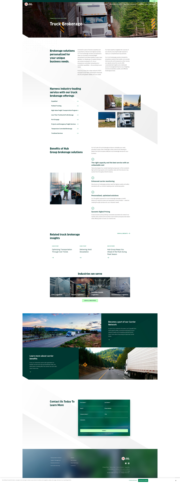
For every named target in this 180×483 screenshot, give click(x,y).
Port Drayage (55, 119)
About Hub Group (150, 4)
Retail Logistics (77, 294)
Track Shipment (139, 1)
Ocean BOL (127, 467)
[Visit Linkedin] (129, 463)
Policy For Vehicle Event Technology (122, 471)
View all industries (90, 300)
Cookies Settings (133, 480)
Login (154, 1)
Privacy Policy (100, 433)
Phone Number (108, 408)
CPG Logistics (56, 294)
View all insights (122, 233)
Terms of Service (108, 433)
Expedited (54, 101)
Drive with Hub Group (130, 4)
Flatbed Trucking (56, 106)
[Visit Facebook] (126, 463)
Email (82, 408)
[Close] (175, 480)
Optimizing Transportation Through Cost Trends (62, 250)
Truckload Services (57, 133)
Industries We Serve (116, 4)
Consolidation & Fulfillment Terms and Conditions (119, 469)
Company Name (84, 414)
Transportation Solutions (84, 4)
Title (106, 414)
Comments (82, 420)
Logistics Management (100, 4)
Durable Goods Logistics (97, 293)
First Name (83, 402)
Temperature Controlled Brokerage (61, 128)
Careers (141, 4)
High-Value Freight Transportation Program (64, 110)
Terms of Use (112, 467)
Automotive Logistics (119, 294)
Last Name (107, 402)
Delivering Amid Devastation (86, 250)
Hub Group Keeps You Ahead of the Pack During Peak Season (117, 251)
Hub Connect (73, 460)
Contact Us (73, 465)
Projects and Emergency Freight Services (63, 124)
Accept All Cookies (143, 480)
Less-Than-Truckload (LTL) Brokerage (62, 115)
